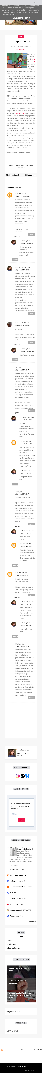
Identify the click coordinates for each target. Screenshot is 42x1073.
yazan (18, 367)
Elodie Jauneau (26, 241)
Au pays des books (16, 869)
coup (33, 59)
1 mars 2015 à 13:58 (25, 420)
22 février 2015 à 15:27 (26, 243)
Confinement (11, 944)
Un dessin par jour (16, 916)
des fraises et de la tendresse (20, 887)
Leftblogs (30, 165)
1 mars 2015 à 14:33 (25, 473)
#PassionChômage (13, 948)
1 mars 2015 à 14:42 (25, 625)
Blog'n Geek (20, 165)
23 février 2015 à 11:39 (26, 351)
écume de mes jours (16, 847)
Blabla (21, 36)
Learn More (18, 18)
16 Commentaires (19, 49)
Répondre (31, 234)
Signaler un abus (13, 1011)
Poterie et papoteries (17, 898)
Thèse (9, 940)
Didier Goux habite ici (17, 875)
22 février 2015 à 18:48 (22, 326)
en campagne (19, 113)
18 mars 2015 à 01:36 (22, 646)
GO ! (21, 820)
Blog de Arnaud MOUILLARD (20, 910)
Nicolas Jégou (22, 323)
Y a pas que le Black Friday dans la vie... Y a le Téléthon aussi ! (21, 995)
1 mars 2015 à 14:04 (25, 546)
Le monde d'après (16, 904)
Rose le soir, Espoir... (24, 849)
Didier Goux (21, 193)
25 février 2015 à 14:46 (22, 370)
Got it (27, 18)
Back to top (30, 1071)
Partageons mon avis (17, 881)
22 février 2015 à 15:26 (22, 270)
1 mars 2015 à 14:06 (25, 444)
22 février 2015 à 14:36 (22, 196)
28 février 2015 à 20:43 (22, 494)
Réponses (16, 236)
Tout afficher (32, 921)
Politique (21, 167)
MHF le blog (13, 893)
